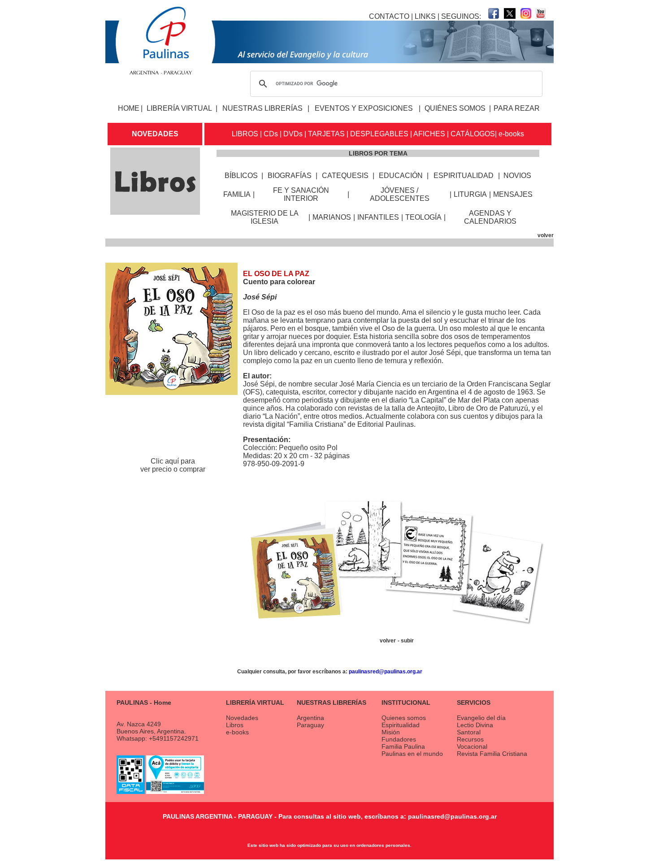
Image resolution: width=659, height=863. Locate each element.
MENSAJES (513, 194)
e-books (511, 134)
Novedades (242, 717)
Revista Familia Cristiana (492, 753)
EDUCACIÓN (401, 175)
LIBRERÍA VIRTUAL (179, 108)
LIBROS (245, 134)
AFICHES (429, 134)
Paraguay (310, 725)
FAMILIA (237, 194)
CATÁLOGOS (473, 134)
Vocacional (472, 746)
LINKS (425, 16)
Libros (234, 725)
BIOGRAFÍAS (290, 175)
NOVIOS (517, 175)
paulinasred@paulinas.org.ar (385, 671)
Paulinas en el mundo (412, 753)
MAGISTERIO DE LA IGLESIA (265, 217)
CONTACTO (389, 16)
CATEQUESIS (345, 175)
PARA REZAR (517, 108)
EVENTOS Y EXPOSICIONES (364, 108)
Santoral (469, 732)
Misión (391, 732)
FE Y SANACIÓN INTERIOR (301, 194)
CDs (271, 134)
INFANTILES (378, 217)
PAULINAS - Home (144, 702)
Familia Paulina (403, 746)
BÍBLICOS (241, 175)
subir (407, 640)
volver (546, 235)
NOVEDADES (155, 134)
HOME (128, 108)
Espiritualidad (401, 725)
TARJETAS (326, 134)
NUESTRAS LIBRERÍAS (262, 108)
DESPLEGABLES (379, 134)
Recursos (470, 739)
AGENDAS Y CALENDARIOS (490, 217)
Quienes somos (404, 717)
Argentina (310, 717)
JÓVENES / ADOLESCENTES (399, 194)
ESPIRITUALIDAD (464, 175)
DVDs (293, 134)
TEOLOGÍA (423, 217)
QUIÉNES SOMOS (455, 108)
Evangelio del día (481, 717)
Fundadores (399, 739)
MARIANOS (331, 217)
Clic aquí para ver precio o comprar (172, 465)
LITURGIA (470, 194)
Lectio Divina (475, 725)
